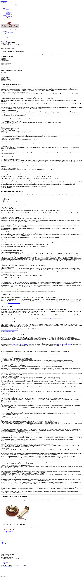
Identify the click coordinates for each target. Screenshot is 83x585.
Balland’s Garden (9, 32)
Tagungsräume (9, 16)
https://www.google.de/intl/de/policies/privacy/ (52, 318)
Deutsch (5, 2)
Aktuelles (5, 19)
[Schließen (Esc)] (1, 576)
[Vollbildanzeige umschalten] (3, 576)
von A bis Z (8, 13)
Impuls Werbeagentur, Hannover (19, 565)
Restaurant (5, 31)
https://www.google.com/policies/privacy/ (21, 344)
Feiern (4, 33)
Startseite (2, 45)
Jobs (7, 20)
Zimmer (7, 9)
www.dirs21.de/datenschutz (14, 303)
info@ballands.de (9, 532)
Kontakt (4, 34)
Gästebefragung (9, 14)
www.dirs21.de (47, 300)
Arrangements (8, 12)
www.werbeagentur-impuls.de (7, 566)
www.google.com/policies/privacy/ (8, 331)
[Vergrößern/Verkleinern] (4, 576)
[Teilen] (2, 576)
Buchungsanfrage (9, 17)
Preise (7, 10)
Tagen (4, 15)
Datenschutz (5, 561)
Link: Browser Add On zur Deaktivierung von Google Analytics (14, 288)
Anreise (7, 37)
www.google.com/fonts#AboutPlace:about (9, 330)
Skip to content (4, 1)
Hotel (4, 8)
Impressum (5, 562)
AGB (4, 563)
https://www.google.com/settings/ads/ (64, 344)
